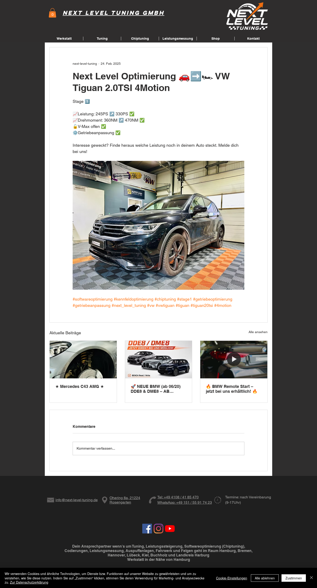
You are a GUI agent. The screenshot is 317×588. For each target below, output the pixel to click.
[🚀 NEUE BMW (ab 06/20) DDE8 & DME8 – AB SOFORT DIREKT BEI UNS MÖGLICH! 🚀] (158, 359)
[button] (52, 13)
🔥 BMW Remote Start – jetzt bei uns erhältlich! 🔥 (231, 389)
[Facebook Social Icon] (147, 528)
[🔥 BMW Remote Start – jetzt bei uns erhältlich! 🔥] (233, 359)
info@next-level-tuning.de (76, 500)
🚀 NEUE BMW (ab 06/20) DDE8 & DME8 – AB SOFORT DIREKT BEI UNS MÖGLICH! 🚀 (157, 389)
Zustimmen (293, 578)
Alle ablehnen (265, 578)
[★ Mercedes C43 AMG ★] (83, 359)
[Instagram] (158, 528)
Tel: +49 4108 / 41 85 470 (178, 497)
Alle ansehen (258, 332)
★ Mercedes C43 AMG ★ (79, 386)
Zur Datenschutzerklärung (29, 582)
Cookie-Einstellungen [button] (231, 578)
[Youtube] (170, 528)
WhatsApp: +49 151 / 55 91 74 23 (184, 502)
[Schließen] (311, 578)
